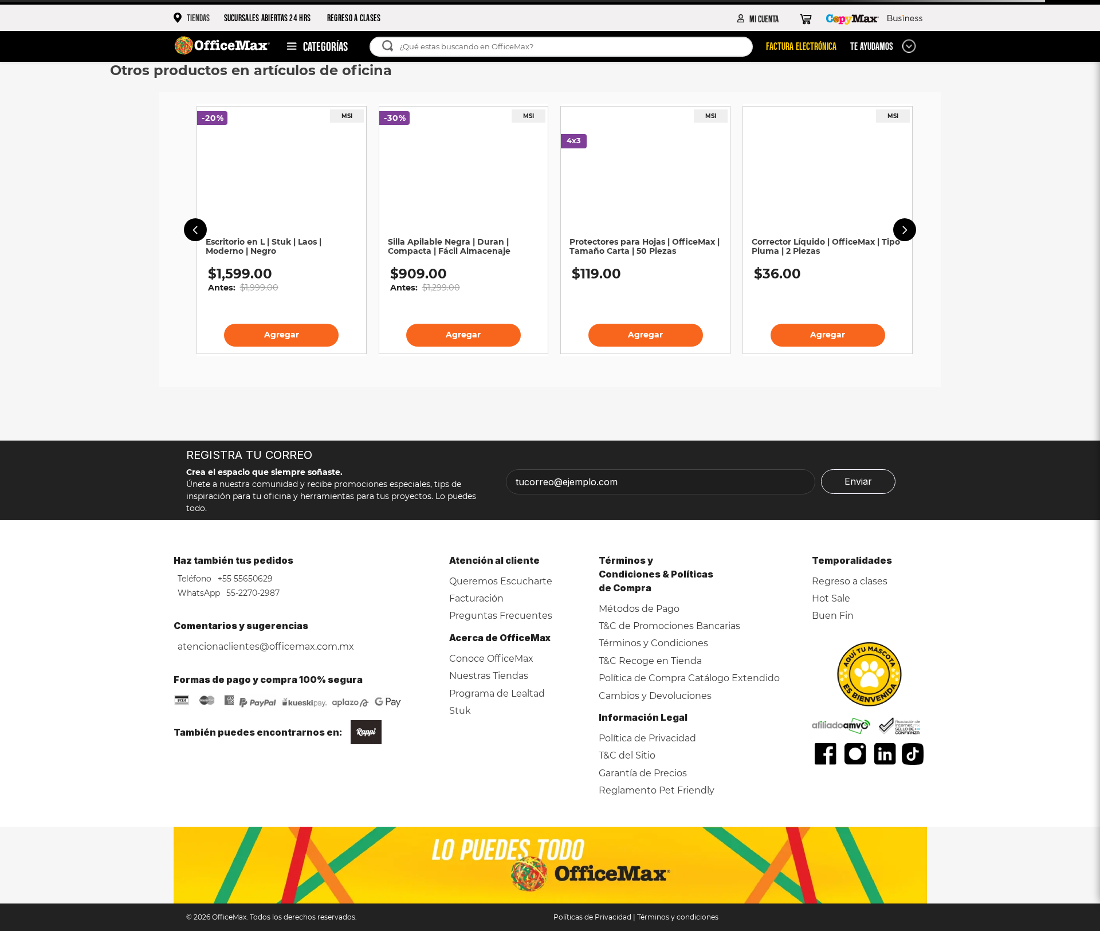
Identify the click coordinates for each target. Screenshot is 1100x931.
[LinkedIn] (885, 754)
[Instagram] (855, 754)
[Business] (905, 18)
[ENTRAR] (758, 18)
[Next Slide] (904, 229)
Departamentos (311, 46)
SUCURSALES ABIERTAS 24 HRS (267, 17)
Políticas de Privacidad (592, 917)
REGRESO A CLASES (354, 17)
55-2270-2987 (252, 593)
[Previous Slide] (195, 229)
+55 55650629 (244, 578)
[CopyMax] (852, 18)
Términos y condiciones (677, 917)
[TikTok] (913, 754)
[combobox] (567, 47)
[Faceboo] (825, 754)
